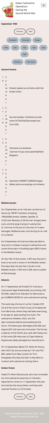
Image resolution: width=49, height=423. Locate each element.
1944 (43, 48)
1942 (24, 48)
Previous (19, 31)
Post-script (31, 62)
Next (31, 31)
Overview (25, 40)
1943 (34, 48)
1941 (15, 48)
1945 (24, 54)
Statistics (17, 62)
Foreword (12, 40)
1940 (6, 48)
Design (37, 40)
